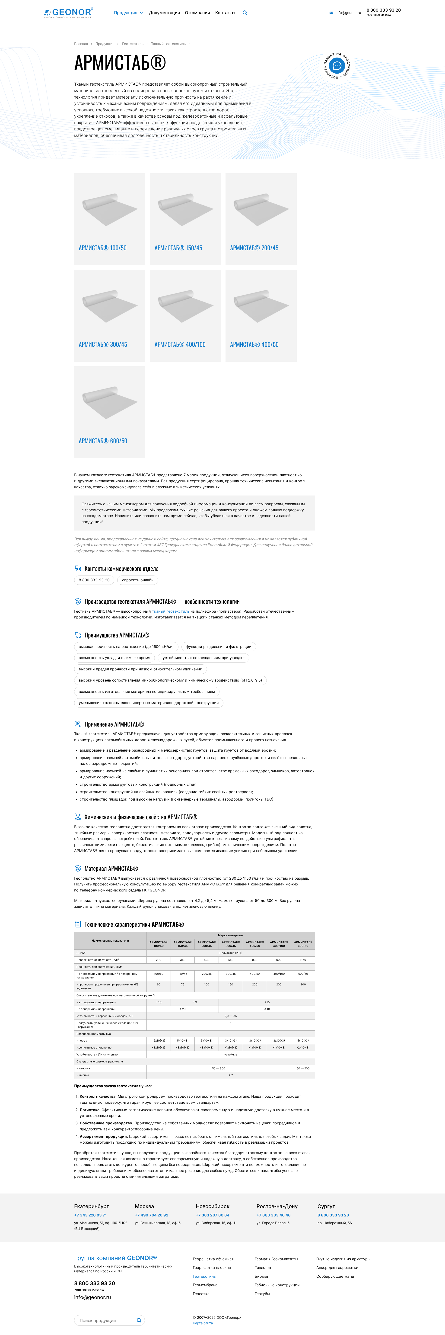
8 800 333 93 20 (384, 12)
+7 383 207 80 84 (212, 1215)
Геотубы (262, 1293)
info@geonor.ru (348, 12)
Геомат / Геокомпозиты (276, 1259)
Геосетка (201, 1293)
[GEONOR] (68, 12)
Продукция (125, 12)
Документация (164, 12)
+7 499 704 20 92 (151, 1215)
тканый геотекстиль (170, 611)
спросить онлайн (137, 580)
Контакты (225, 12)
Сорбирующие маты (335, 1276)
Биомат (262, 1276)
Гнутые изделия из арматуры (343, 1259)
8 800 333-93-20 (94, 580)
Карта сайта (203, 1323)
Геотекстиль (204, 1276)
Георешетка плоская (212, 1267)
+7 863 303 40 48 (274, 1215)
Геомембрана (205, 1285)
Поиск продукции (245, 13)
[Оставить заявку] (337, 66)
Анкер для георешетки (337, 1267)
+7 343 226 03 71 (90, 1215)
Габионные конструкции (277, 1285)
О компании (197, 12)
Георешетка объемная (213, 1259)
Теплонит (263, 1267)
